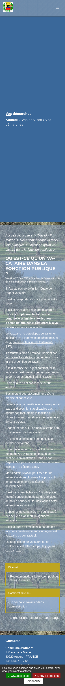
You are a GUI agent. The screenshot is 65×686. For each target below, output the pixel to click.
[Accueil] (16, 8)
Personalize (33, 681)
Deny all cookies (48, 675)
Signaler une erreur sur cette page (35, 618)
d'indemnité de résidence (38, 337)
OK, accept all (19, 675)
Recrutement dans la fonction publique (34, 576)
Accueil (12, 120)
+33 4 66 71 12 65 (17, 661)
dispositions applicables (31, 408)
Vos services (32, 120)
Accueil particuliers (19, 235)
